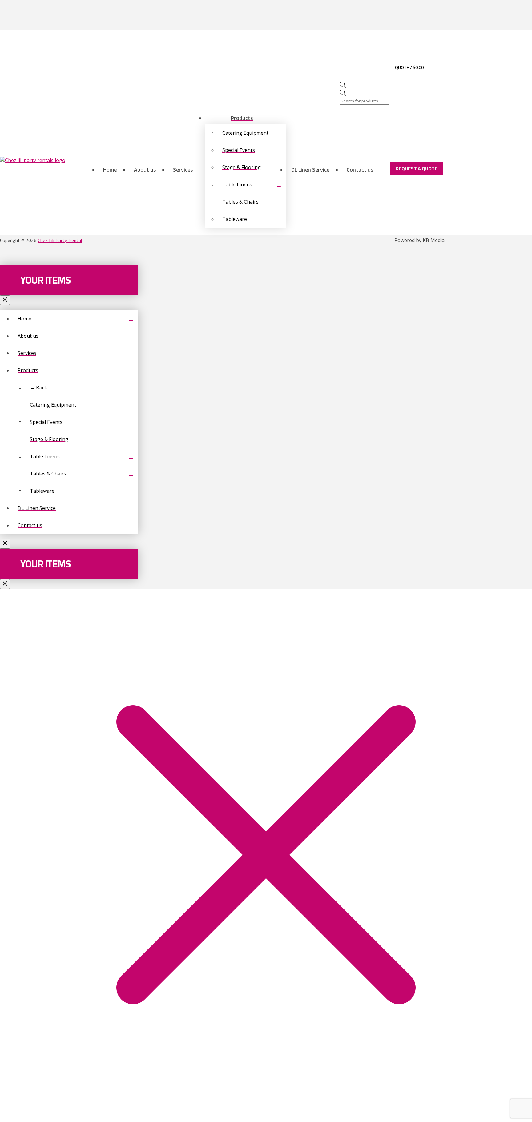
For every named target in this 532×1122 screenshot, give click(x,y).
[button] (433, 67)
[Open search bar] (343, 85)
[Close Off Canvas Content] (5, 300)
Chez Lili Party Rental (60, 240)
